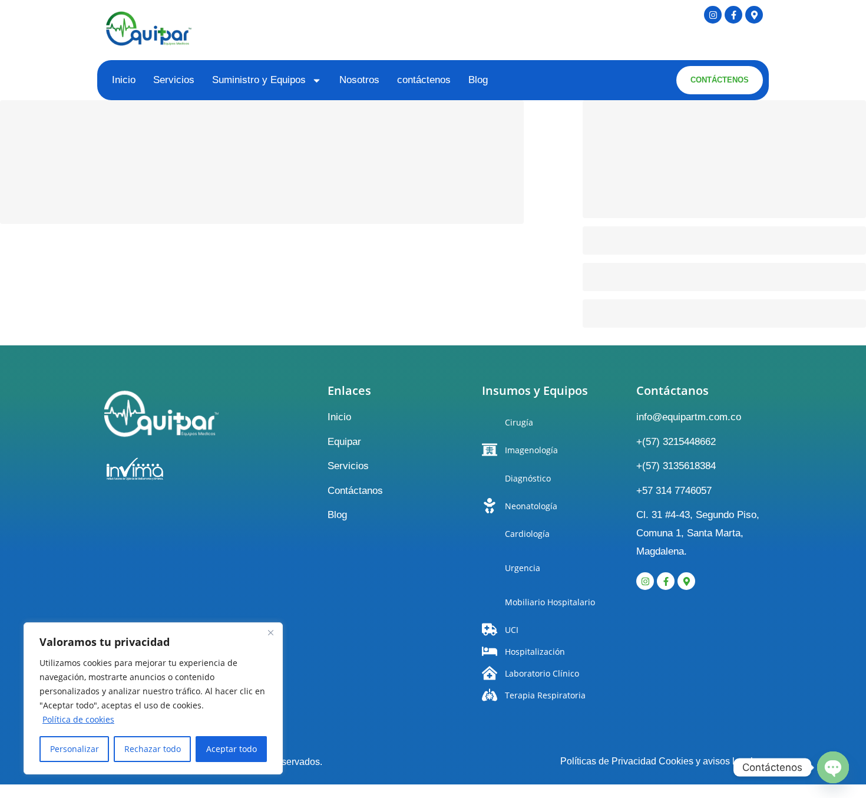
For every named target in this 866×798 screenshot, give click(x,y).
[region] (153, 698)
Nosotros (359, 79)
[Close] (270, 632)
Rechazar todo (152, 748)
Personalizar (74, 748)
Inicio (123, 79)
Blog (478, 79)
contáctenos (424, 79)
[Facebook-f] (733, 15)
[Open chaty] (833, 767)
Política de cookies (78, 719)
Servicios (173, 79)
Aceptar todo (231, 748)
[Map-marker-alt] (754, 15)
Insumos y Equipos (535, 390)
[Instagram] (713, 15)
